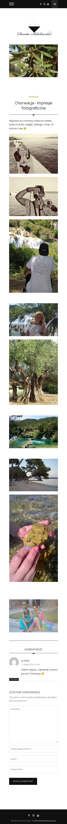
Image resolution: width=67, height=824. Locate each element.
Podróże (33, 97)
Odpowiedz (14, 679)
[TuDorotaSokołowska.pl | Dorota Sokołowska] (33, 28)
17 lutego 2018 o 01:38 (30, 664)
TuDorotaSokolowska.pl (44, 821)
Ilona (25, 660)
